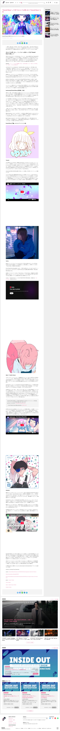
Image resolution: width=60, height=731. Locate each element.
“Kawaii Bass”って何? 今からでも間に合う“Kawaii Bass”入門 (12, 6)
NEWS (14, 719)
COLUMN (14, 723)
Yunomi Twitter (11, 580)
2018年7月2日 (24, 405)
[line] (22, 43)
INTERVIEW (11, 721)
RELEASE (10, 723)
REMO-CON (29, 723)
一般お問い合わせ (44, 728)
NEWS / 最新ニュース (5, 637)
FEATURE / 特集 (12, 626)
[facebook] (20, 43)
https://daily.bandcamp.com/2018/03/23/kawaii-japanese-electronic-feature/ (22, 571)
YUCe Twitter (8, 582)
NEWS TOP (11, 718)
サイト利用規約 (39, 728)
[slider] (33, 2)
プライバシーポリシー (34, 728)
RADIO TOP (11, 726)
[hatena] (26, 43)
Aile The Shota (25, 723)
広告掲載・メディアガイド (24, 728)
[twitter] (17, 43)
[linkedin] (24, 43)
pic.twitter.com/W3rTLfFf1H (21, 403)
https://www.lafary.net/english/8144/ (12, 574)
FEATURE (10, 719)
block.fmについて (18, 728)
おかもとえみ (33, 723)
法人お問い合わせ (49, 728)
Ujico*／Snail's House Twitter (11, 584)
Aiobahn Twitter (8, 587)
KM (36, 723)
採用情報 (29, 728)
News (3, 6)
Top (1, 6)
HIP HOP (36, 670)
